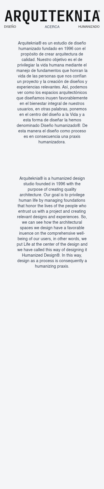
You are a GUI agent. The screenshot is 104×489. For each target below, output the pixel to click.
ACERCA (52, 27)
